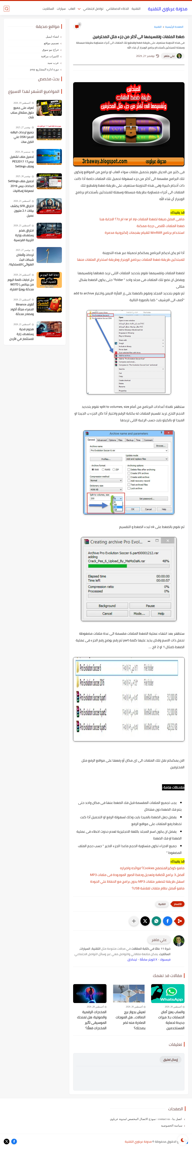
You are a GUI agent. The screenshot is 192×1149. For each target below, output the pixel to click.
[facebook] (14, 1141)
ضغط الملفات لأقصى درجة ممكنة (160, 226)
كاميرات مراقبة (50, 56)
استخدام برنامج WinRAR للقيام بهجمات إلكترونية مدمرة (144, 232)
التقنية (136, 9)
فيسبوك (165, 959)
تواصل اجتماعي (93, 9)
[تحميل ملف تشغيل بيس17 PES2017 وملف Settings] (49, 157)
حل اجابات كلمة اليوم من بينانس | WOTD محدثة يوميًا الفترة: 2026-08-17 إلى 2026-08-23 (21, 284)
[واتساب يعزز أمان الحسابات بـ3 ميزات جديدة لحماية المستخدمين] (167, 993)
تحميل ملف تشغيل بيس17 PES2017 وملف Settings (22, 161)
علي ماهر (169, 56)
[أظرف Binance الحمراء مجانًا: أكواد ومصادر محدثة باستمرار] (49, 305)
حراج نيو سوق (50, 49)
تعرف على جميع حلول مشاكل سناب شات (22, 112)
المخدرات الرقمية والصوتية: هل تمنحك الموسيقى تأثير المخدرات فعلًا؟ (91, 1020)
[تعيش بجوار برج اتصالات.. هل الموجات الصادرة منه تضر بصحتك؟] (129, 993)
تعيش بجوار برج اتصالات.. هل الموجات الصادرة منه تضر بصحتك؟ (131, 1020)
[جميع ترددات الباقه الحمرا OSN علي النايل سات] (49, 132)
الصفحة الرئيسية (174, 26)
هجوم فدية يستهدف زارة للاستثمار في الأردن (21, 334)
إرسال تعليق (170, 1059)
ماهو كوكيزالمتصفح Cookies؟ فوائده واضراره (152, 868)
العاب (71, 9)
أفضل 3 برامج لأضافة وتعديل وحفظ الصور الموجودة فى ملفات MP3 (137, 875)
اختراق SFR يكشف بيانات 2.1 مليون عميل (22, 211)
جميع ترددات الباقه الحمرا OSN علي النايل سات (22, 137)
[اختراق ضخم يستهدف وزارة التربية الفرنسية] (49, 231)
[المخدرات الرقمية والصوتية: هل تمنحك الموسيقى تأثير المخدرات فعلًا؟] (89, 993)
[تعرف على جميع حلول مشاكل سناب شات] (49, 108)
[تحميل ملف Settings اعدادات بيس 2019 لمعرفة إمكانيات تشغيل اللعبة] (49, 181)
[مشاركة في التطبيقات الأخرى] (134, 921)
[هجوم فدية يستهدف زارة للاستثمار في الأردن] (49, 329)
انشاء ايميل (52, 36)
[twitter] (6, 1141)
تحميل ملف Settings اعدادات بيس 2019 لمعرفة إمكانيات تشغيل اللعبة (21, 186)
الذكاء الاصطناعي (117, 9)
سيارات (61, 9)
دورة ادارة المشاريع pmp (44, 69)
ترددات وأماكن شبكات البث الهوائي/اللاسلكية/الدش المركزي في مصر (21, 259)
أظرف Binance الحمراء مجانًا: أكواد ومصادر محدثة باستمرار (22, 309)
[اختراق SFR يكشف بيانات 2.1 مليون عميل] (49, 206)
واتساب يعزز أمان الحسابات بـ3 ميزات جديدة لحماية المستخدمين (171, 1020)
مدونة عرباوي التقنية (167, 8)
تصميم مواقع (51, 43)
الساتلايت (48, 9)
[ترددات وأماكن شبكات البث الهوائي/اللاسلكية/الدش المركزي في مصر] (49, 255)
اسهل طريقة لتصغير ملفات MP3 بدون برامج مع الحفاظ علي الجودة (137, 881)
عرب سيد (53, 62)
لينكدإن (132, 959)
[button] (167, 921)
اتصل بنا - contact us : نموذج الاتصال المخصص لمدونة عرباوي (146, 1119)
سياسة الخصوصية (171, 1125)
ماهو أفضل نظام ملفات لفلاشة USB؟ (158, 888)
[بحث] (6, 9)
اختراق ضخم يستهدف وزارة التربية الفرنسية (24, 235)
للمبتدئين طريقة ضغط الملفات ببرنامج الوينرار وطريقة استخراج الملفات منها (130, 259)
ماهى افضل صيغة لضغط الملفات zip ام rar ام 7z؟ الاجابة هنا (142, 219)
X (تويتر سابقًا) (148, 959)
